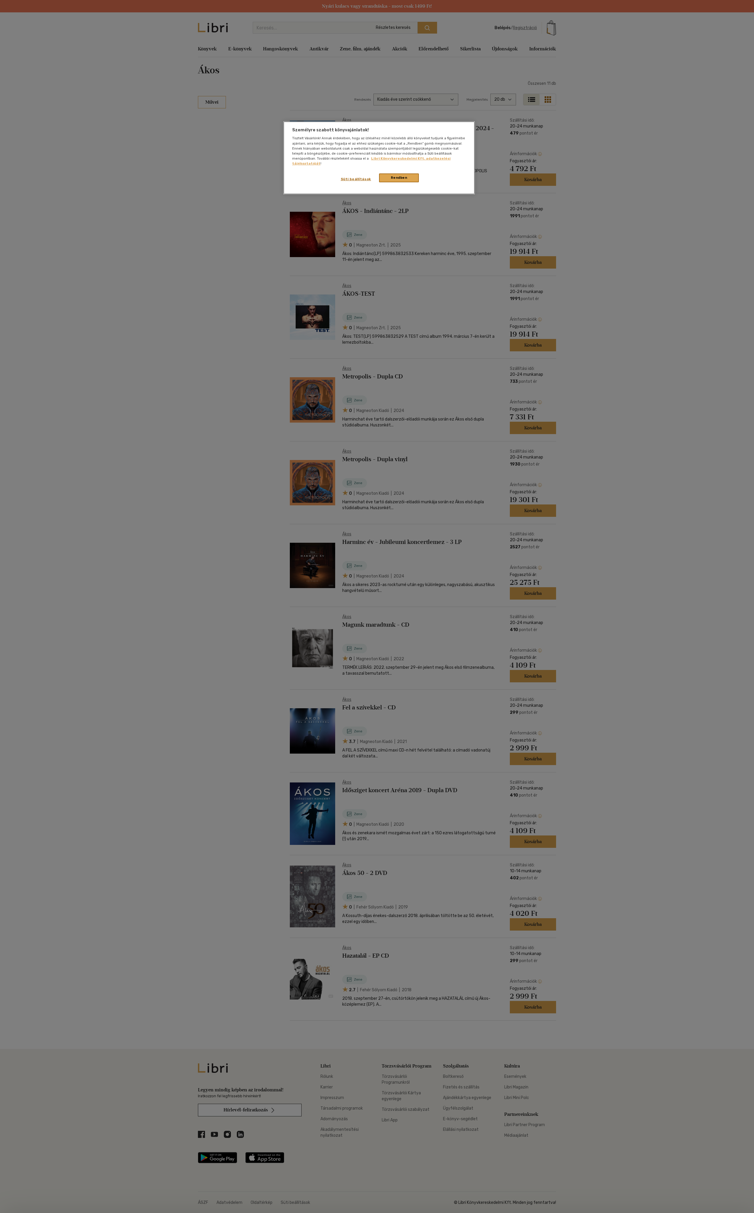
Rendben (399, 178)
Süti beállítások (356, 179)
